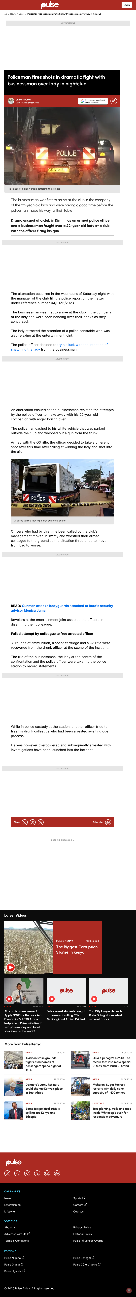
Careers (78, 1205)
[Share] (113, 101)
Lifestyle (98, 1103)
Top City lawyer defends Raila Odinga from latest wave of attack (105, 1015)
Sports (77, 1198)
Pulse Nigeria (12, 1258)
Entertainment (12, 1205)
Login (127, 4)
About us (9, 1227)
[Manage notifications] (129, 1290)
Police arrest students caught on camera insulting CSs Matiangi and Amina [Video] (66, 1015)
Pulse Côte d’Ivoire (85, 1264)
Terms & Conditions (16, 1240)
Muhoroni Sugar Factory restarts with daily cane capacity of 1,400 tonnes (109, 1088)
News (13, 14)
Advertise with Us (15, 1234)
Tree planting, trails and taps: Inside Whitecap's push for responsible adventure (112, 1112)
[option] (23, 1007)
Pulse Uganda (13, 1271)
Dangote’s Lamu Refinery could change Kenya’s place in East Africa (44, 1088)
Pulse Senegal (82, 1258)
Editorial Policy (82, 1234)
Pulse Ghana (12, 1264)
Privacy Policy (82, 1227)
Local (21, 14)
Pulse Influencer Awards (88, 1240)
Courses (78, 1211)
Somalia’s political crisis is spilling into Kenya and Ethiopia (43, 1112)
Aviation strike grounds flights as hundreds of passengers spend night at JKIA (43, 1064)
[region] (68, 1006)
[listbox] (68, 1006)
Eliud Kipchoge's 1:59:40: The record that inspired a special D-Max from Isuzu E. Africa (112, 1062)
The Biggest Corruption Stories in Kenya (77, 949)
